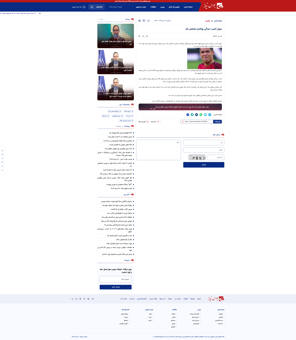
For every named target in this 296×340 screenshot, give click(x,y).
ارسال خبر (178, 299)
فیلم (150, 314)
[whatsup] (200, 114)
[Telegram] (93, 299)
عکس (149, 320)
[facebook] (187, 114)
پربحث (118, 126)
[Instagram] (88, 299)
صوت (149, 317)
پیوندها (192, 299)
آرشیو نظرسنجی (142, 299)
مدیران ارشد (195, 320)
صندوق (173, 320)
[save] (144, 21)
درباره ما (131, 299)
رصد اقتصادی (219, 320)
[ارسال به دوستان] (148, 21)
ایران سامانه (75, 336)
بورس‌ (162, 7)
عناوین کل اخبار (174, 7)
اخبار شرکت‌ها (125, 310)
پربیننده (127, 126)
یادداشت (220, 324)
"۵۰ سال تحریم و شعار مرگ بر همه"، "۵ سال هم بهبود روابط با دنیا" (21, 13)
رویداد (126, 317)
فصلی (173, 317)
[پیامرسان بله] (80, 299)
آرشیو (199, 299)
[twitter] (205, 114)
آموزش (221, 314)
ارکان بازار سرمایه (194, 314)
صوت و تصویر (141, 7)
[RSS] (72, 299)
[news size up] (139, 36)
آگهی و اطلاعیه (123, 324)
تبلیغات (185, 299)
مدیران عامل (195, 317)
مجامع (126, 320)
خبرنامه (170, 299)
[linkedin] (196, 114)
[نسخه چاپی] (140, 21)
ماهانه (173, 314)
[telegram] (209, 114)
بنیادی (173, 324)
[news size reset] (143, 36)
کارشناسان (196, 324)
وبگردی (207, 21)
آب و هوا (162, 299)
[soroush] (192, 114)
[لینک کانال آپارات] (76, 299)
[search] (92, 7)
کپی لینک (217, 121)
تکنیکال (173, 327)
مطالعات (153, 7)
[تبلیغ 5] (180, 107)
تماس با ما (124, 299)
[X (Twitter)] (84, 299)
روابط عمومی (124, 314)
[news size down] (146, 36)
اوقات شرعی (153, 299)
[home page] (213, 5)
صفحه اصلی (188, 7)
